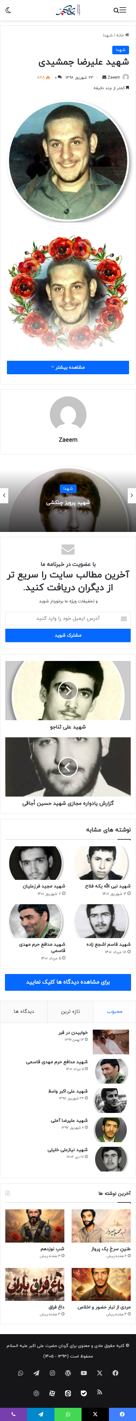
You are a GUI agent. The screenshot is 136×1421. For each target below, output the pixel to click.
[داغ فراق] (34, 1284)
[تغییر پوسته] (8, 12)
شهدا (108, 36)
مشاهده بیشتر (69, 367)
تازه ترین (70, 1011)
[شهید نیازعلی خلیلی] (111, 1159)
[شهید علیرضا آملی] (111, 1130)
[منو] (122, 12)
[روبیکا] (36, 1393)
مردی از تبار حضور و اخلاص (104, 1307)
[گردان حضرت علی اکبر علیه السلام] (68, 10)
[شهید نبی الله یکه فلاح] (101, 863)
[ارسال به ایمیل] (104, 77)
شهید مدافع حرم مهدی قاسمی (57, 1062)
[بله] (84, 1393)
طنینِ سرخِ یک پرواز (111, 1249)
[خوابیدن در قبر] (111, 1042)
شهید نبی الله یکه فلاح (108, 886)
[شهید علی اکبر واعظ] (111, 1100)
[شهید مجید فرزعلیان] (35, 863)
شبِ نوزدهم (52, 1249)
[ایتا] (68, 1393)
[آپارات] (52, 1393)
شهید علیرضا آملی (69, 1121)
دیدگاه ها (24, 1011)
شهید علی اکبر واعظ (68, 1091)
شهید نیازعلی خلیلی (68, 1150)
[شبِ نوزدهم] (34, 1226)
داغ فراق (56, 1307)
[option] (68, 496)
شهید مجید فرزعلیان (44, 886)
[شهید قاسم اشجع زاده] (101, 921)
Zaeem (114, 77)
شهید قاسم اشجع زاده (108, 944)
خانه (120, 36)
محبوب (114, 1011)
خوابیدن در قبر (73, 1033)
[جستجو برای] (116, 12)
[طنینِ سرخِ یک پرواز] (101, 1226)
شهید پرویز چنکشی (68, 502)
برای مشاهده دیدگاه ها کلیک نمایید (68, 982)
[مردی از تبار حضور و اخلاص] (101, 1284)
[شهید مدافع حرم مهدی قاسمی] (35, 921)
